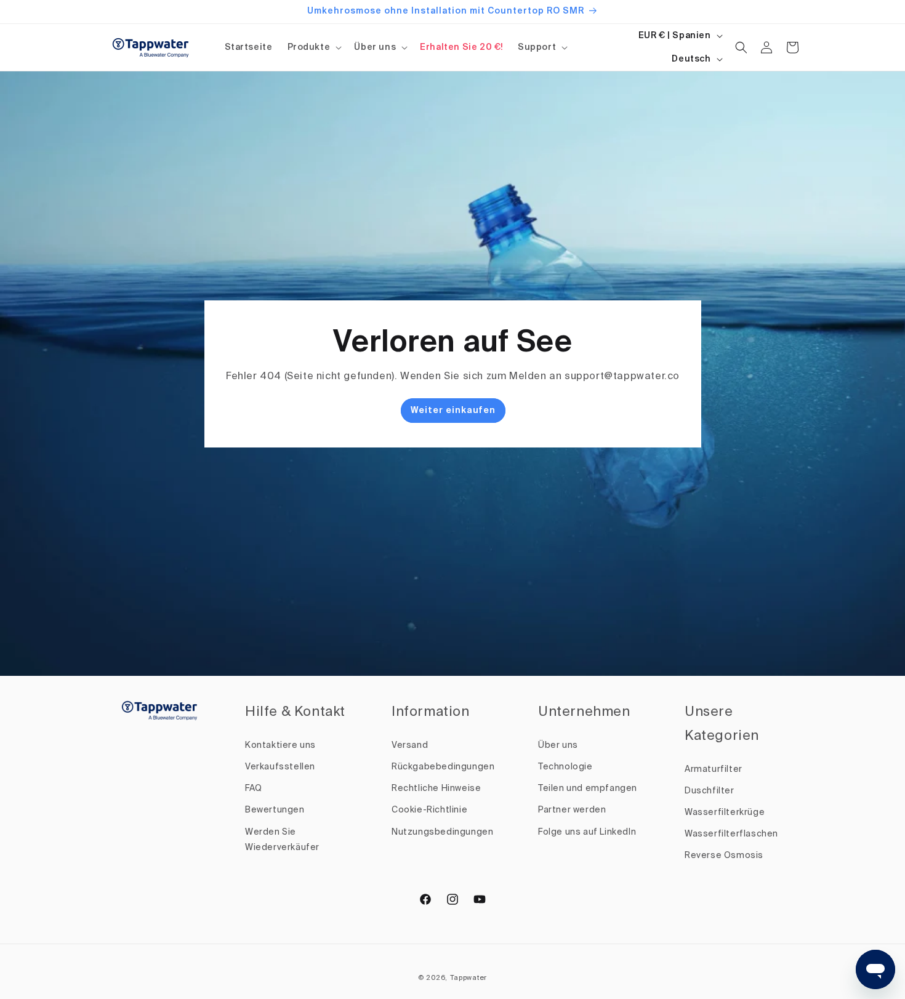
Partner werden (572, 810)
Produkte (309, 47)
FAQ (253, 788)
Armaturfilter (713, 769)
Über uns (375, 47)
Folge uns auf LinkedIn (587, 832)
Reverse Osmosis (724, 855)
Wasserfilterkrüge (725, 812)
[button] (313, 47)
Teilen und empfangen (587, 788)
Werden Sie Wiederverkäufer (282, 840)
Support (537, 47)
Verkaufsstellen (280, 767)
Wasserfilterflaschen (731, 834)
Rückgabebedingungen (443, 767)
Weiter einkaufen (452, 410)
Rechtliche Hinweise (436, 788)
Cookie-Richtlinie (429, 810)
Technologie (565, 767)
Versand (410, 745)
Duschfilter (709, 791)
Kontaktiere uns (280, 745)
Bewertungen (275, 810)
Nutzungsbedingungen (442, 832)
